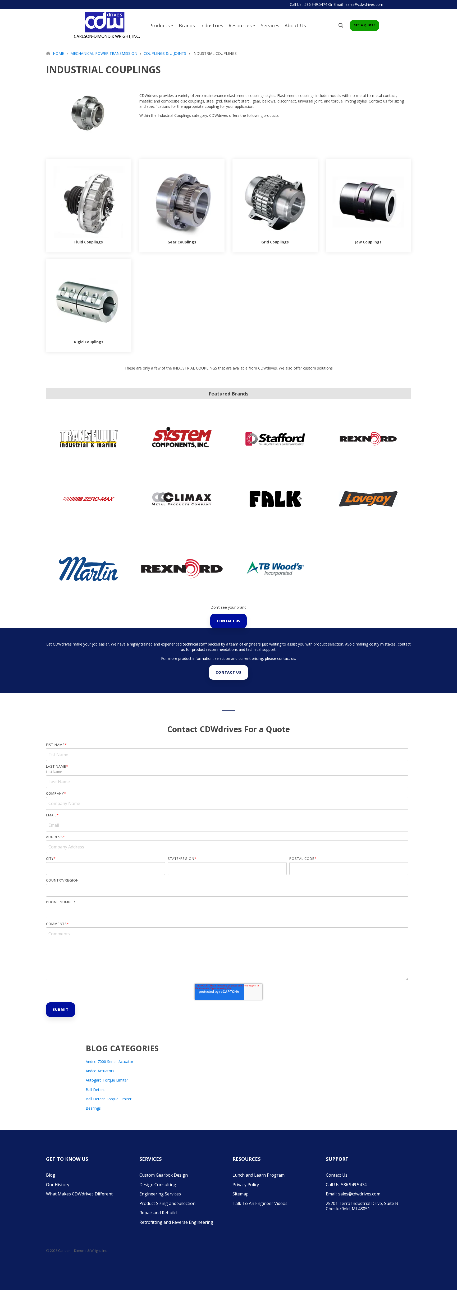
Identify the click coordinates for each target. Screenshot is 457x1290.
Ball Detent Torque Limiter (108, 1098)
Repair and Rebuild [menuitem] (158, 1212)
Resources (240, 25)
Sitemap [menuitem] (240, 1193)
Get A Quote (364, 25)
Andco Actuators (100, 1070)
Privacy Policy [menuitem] (245, 1184)
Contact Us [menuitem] (337, 1175)
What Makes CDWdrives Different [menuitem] (79, 1193)
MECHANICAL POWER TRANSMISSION (103, 53)
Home (58, 53)
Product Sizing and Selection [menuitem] (167, 1203)
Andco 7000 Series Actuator (109, 1061)
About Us (295, 25)
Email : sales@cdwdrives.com (358, 4)
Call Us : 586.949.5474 (308, 4)
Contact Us (228, 621)
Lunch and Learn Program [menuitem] (258, 1175)
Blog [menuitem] (50, 1175)
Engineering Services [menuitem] (160, 1193)
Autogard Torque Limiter (107, 1080)
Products (159, 25)
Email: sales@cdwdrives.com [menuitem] (353, 1193)
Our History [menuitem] (57, 1184)
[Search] (340, 25)
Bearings (93, 1108)
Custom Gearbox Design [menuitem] (163, 1175)
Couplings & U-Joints (165, 53)
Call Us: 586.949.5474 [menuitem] (346, 1184)
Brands (187, 25)
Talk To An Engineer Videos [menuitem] (259, 1203)
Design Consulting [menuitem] (157, 1184)
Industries (211, 25)
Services (270, 25)
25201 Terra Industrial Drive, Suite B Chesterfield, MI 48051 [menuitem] (362, 1206)
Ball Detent (95, 1089)
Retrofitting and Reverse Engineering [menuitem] (176, 1222)
